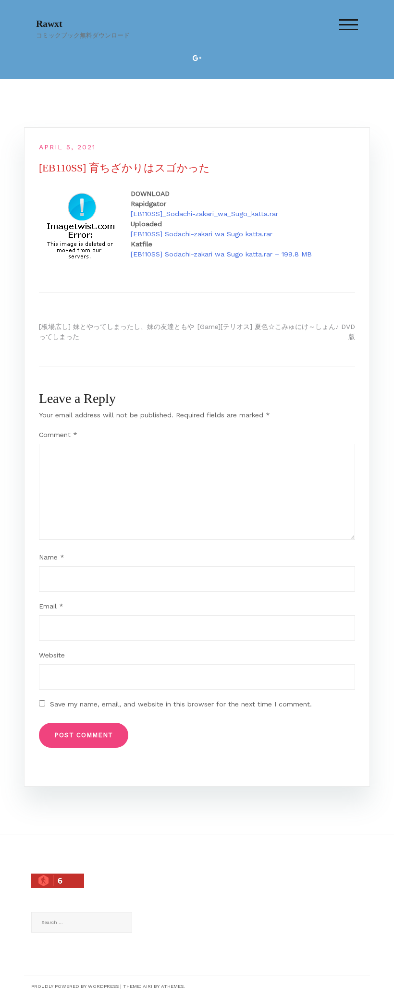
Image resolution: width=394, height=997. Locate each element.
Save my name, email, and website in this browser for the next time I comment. (181, 704)
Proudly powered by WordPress (75, 986)
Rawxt (49, 23)
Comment (58, 434)
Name (51, 557)
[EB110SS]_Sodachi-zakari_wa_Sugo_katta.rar (204, 214)
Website (52, 655)
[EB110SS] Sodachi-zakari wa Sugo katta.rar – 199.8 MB (221, 254)
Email (51, 606)
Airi (147, 986)
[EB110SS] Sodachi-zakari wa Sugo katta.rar (201, 234)
